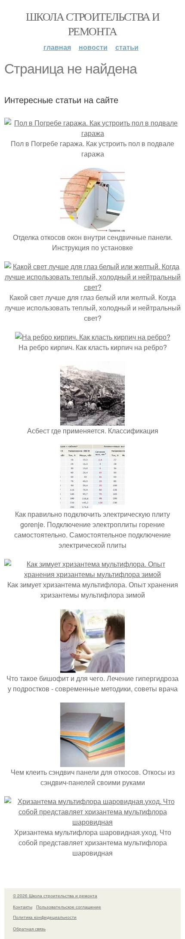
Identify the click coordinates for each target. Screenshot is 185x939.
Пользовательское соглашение (68, 907)
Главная (57, 47)
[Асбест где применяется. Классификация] (92, 420)
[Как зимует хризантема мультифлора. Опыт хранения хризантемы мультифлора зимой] (92, 574)
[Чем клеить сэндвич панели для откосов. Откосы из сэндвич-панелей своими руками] (92, 762)
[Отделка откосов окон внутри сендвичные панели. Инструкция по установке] (92, 227)
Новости (93, 47)
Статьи (127, 47)
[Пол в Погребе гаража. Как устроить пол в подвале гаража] (92, 133)
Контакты (22, 907)
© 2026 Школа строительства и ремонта (55, 896)
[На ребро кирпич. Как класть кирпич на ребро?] (92, 337)
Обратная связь (29, 929)
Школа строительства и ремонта (92, 23)
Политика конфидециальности (45, 917)
